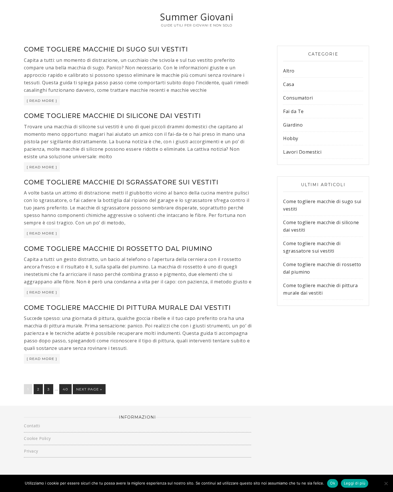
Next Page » (89, 389)
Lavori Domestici (302, 152)
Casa (288, 84)
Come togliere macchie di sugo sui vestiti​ (106, 49)
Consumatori (298, 98)
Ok (332, 483)
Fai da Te (293, 111)
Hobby (290, 138)
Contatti (32, 425)
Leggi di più (354, 483)
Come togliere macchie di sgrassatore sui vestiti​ (121, 182)
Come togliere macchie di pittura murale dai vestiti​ (127, 308)
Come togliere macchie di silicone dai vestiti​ (112, 116)
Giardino (293, 125)
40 (65, 389)
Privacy (31, 451)
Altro (289, 71)
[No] (386, 483)
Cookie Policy (37, 438)
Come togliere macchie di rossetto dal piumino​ (118, 249)
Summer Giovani (196, 17)
